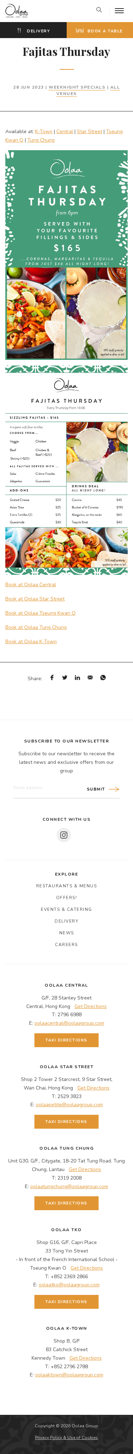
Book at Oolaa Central (30, 584)
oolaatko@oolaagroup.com (69, 1284)
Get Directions (90, 1006)
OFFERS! (66, 898)
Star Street (89, 131)
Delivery (38, 31)
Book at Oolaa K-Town (31, 641)
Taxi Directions (66, 1040)
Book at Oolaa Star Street (35, 598)
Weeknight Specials (77, 87)
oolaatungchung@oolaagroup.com (69, 1186)
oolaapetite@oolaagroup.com (69, 1104)
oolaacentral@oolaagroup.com (69, 1023)
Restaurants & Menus (66, 886)
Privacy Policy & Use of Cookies (66, 1437)
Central (64, 131)
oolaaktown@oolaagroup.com (69, 1374)
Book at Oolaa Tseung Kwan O (40, 613)
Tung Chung (41, 140)
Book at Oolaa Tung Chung (36, 627)
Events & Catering (66, 909)
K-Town (43, 131)
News (66, 933)
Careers (66, 945)
